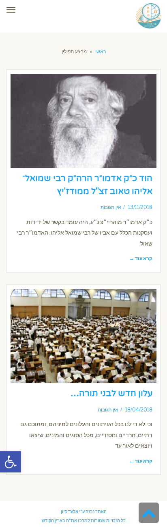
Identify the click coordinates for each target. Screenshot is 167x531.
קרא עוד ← (140, 258)
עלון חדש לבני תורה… (111, 393)
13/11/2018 (140, 207)
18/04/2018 (138, 410)
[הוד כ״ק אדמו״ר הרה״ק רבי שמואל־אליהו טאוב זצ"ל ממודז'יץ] (83, 121)
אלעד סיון (69, 511)
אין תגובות (111, 207)
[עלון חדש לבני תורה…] (83, 336)
